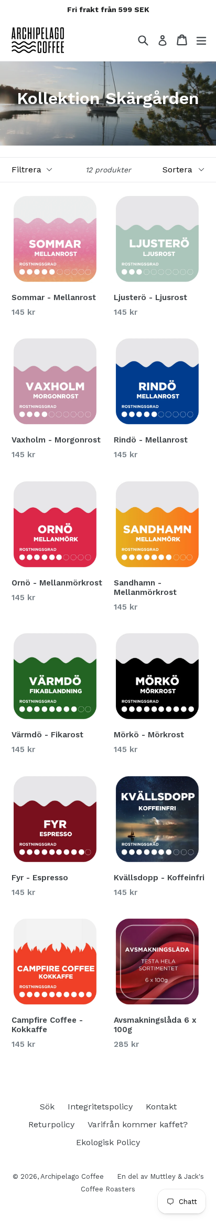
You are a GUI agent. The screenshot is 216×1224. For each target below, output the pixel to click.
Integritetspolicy (100, 1107)
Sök (47, 1107)
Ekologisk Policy (108, 1142)
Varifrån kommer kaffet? (138, 1124)
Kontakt (161, 1107)
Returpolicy (51, 1124)
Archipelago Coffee (72, 1176)
